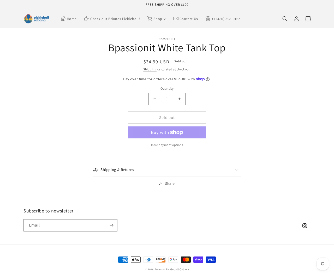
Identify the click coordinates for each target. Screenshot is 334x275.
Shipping (150, 69)
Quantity (167, 88)
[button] (285, 19)
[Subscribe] (111, 225)
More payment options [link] (167, 145)
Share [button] (170, 183)
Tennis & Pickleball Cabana (172, 269)
